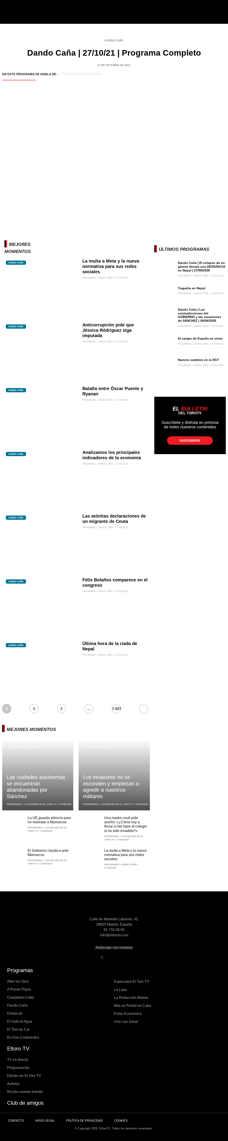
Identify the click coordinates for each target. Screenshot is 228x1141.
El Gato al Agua (19, 1021)
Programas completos (82, 74)
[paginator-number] (143, 708)
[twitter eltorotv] (102, 957)
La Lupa (120, 989)
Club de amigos (25, 1103)
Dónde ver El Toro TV (24, 1076)
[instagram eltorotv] (124, 957)
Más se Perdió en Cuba (132, 1005)
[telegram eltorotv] (136, 957)
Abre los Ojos (17, 981)
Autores (13, 1084)
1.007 (116, 708)
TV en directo (17, 1060)
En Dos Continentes (23, 1037)
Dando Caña (114, 40)
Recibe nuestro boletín (25, 1092)
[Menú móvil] (22, 15)
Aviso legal (45, 1120)
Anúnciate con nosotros (114, 947)
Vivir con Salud (126, 1022)
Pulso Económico (128, 1014)
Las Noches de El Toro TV (25, 747)
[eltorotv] (114, 907)
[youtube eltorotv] (113, 957)
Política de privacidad (84, 1120)
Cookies (121, 1120)
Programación (18, 1068)
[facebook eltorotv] (90, 957)
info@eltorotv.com (114, 935)
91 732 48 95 (114, 930)
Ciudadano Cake (20, 997)
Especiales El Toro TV (131, 981)
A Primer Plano (19, 989)
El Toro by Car (18, 1029)
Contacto (16, 1120)
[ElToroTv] (114, 15)
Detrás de (14, 1013)
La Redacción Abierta (131, 997)
